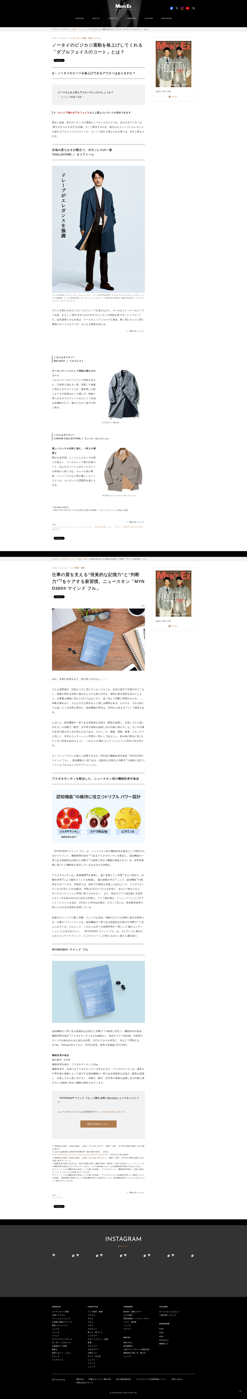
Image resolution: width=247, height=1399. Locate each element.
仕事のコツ (92, 1353)
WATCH (95, 18)
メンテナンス (57, 1360)
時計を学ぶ (128, 1343)
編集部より (164, 1344)
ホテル (90, 1319)
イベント (55, 1336)
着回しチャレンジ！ (60, 1325)
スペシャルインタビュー (169, 1312)
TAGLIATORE (100, 527)
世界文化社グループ (84, 1383)
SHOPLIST (164, 1340)
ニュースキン (57, 1197)
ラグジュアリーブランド (62, 1339)
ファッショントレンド (61, 1319)
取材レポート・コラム (61, 1353)
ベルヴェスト (57, 527)
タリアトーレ (68, 527)
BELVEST (56, 529)
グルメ (90, 1322)
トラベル (91, 1315)
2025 (161, 1329)
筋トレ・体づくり (95, 1332)
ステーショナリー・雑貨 (98, 1339)
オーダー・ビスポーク (61, 1343)
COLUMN (149, 18)
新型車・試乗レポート (133, 1312)
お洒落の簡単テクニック (62, 1322)
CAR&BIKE (131, 18)
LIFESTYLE (113, 18)
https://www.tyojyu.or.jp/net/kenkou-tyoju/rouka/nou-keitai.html (80, 1155)
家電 (89, 1343)
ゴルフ (90, 1325)
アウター (117, 527)
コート (110, 527)
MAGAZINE (167, 18)
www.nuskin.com (112, 1112)
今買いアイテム (78, 29)
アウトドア (92, 1346)
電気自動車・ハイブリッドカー (137, 1319)
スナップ (55, 1356)
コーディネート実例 (78, 38)
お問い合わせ (176, 1379)
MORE (174, 97)
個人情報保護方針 (123, 1379)
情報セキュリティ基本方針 (100, 1379)
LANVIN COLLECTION (133, 527)
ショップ (55, 1332)
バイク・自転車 (130, 1322)
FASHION (79, 18)
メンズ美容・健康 (80, 559)
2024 (161, 1333)
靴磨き (55, 1349)
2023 (161, 1336)
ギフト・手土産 (94, 1356)
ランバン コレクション (84, 527)
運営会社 (80, 1379)
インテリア (92, 1336)
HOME (55, 29)
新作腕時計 (128, 1346)
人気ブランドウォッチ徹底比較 (137, 1349)
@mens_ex (123, 1246)
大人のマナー (93, 1349)
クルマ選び (128, 1315)
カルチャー (92, 1329)
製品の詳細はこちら (97, 1124)
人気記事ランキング (167, 1315)
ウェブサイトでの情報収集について (151, 1379)
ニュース (55, 1329)
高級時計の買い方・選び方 (135, 1353)
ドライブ (127, 1329)
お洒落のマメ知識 (59, 1346)
